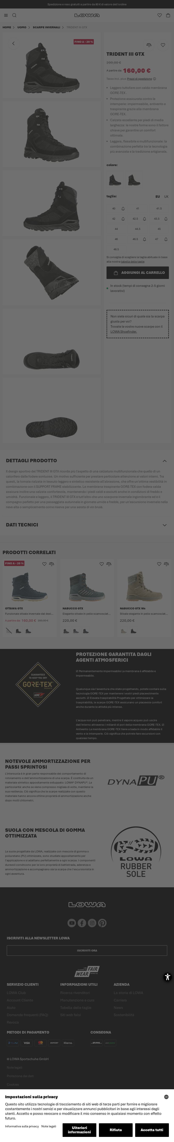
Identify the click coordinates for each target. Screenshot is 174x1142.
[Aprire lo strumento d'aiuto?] (167, 977)
